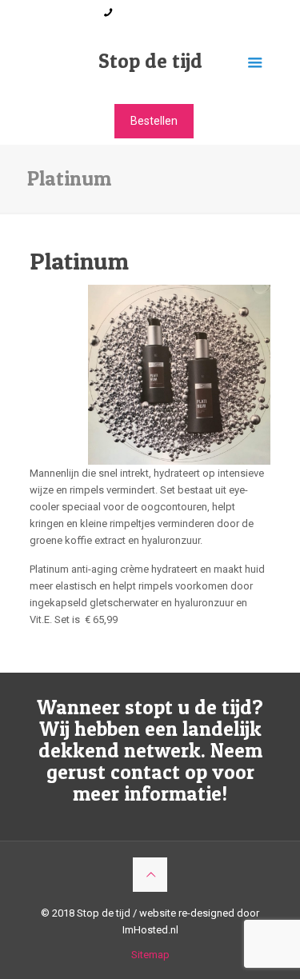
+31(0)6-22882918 (158, 12)
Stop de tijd (150, 61)
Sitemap (150, 955)
